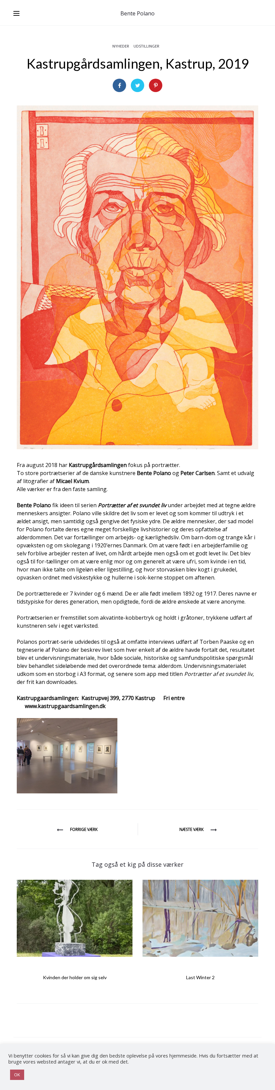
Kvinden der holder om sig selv (75, 977)
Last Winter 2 (200, 977)
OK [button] (17, 1075)
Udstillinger (146, 46)
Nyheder (120, 46)
